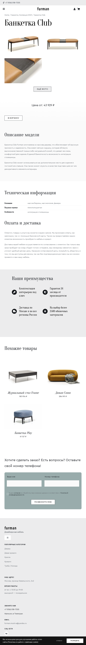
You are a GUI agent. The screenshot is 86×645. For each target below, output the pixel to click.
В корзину (13, 118)
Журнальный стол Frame (23, 393)
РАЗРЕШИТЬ (75, 641)
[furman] (43, 8)
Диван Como (63, 393)
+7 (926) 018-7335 (11, 609)
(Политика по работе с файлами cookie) (23, 642)
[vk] (6, 633)
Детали (30, 376)
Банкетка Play (23, 433)
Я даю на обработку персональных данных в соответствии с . (38, 494)
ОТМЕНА (59, 641)
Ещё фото (42, 89)
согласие (17, 493)
